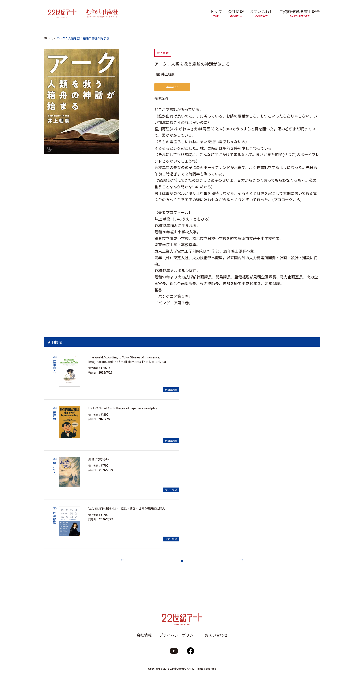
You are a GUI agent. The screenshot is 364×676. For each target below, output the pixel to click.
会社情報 (236, 13)
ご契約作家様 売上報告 (299, 13)
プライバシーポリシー (178, 635)
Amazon (172, 87)
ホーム (48, 38)
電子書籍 (163, 53)
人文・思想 (171, 539)
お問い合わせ (261, 13)
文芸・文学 (171, 490)
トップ (216, 13)
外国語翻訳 (171, 389)
